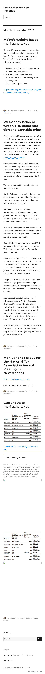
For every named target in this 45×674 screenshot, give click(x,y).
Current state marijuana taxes (16, 404)
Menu (7, 17)
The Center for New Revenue (13, 667)
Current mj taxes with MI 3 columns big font (20, 448)
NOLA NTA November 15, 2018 (16, 379)
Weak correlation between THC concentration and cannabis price (22, 126)
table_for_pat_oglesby (14, 157)
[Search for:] (20, 639)
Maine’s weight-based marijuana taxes (20, 41)
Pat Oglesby (11, 110)
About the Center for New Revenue (19, 655)
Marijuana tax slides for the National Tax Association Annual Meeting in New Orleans (22, 365)
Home (6, 650)
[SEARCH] (39, 639)
